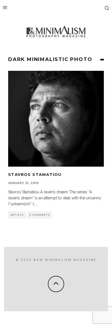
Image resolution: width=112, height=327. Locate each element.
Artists (17, 214)
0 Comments (39, 214)
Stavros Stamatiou (35, 174)
